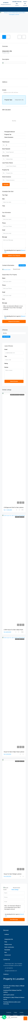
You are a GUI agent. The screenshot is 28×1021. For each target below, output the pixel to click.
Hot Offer (22, 394)
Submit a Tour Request (14, 255)
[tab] (4, 37)
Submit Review (14, 381)
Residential (7, 949)
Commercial (7, 955)
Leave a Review (6, 336)
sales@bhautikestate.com (6, 4)
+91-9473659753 (9, 968)
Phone (4, 223)
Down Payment (6, 149)
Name (3, 216)
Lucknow (6, 934)
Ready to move (8, 944)
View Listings (22, 265)
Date (3, 199)
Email (3, 230)
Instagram (8, 1015)
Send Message (14, 919)
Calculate (6, 184)
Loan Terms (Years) (7, 163)
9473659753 (5, 2)
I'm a (3, 299)
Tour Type (5, 195)
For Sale (17, 761)
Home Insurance (6, 177)
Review (6, 367)
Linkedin (21, 1012)
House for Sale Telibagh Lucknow (12, 874)
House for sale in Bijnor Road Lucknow (14, 752)
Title (5, 356)
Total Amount (5, 142)
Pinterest (15, 1015)
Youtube (22, 1015)
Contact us (6, 974)
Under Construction (15, 394)
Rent (5, 952)
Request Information (14, 321)
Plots (5, 941)
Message (4, 237)
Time (3, 206)
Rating (6, 363)
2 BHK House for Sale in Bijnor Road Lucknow (16, 629)
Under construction (9, 947)
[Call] (4, 1017)
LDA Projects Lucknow (8, 994)
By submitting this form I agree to (14, 251)
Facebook (8, 1012)
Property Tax (5, 170)
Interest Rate (5, 156)
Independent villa (8, 939)
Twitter (15, 1012)
